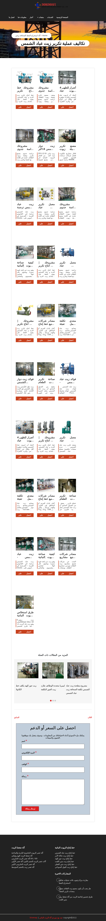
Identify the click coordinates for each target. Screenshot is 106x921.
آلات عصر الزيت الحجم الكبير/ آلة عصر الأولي (29, 861)
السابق (16, 717)
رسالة (25, 776)
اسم (24, 741)
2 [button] (53, 700)
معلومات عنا (22, 17)
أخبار (31, 17)
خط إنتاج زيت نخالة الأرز (64, 855)
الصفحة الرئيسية (62, 17)
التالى (90, 717)
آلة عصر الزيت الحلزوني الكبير (23, 864)
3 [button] (55, 700)
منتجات (41, 17)
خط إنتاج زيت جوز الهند (64, 858)
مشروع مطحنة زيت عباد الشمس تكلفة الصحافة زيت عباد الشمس (37, 689)
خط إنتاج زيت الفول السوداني (66, 867)
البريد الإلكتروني (29, 752)
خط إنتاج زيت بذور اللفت (64, 861)
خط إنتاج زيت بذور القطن (64, 864)
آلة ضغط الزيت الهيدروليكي (22, 855)
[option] (87, 676)
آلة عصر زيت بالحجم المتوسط (23, 867)
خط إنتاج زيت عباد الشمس (65, 853)
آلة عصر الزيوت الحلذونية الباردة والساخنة (27, 853)
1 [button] (51, 700)
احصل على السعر (24, 107)
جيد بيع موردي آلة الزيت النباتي (51, 917)
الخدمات (50, 17)
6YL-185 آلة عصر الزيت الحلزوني (24, 858)
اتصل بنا (11, 17)
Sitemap (33, 917)
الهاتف (25, 764)
